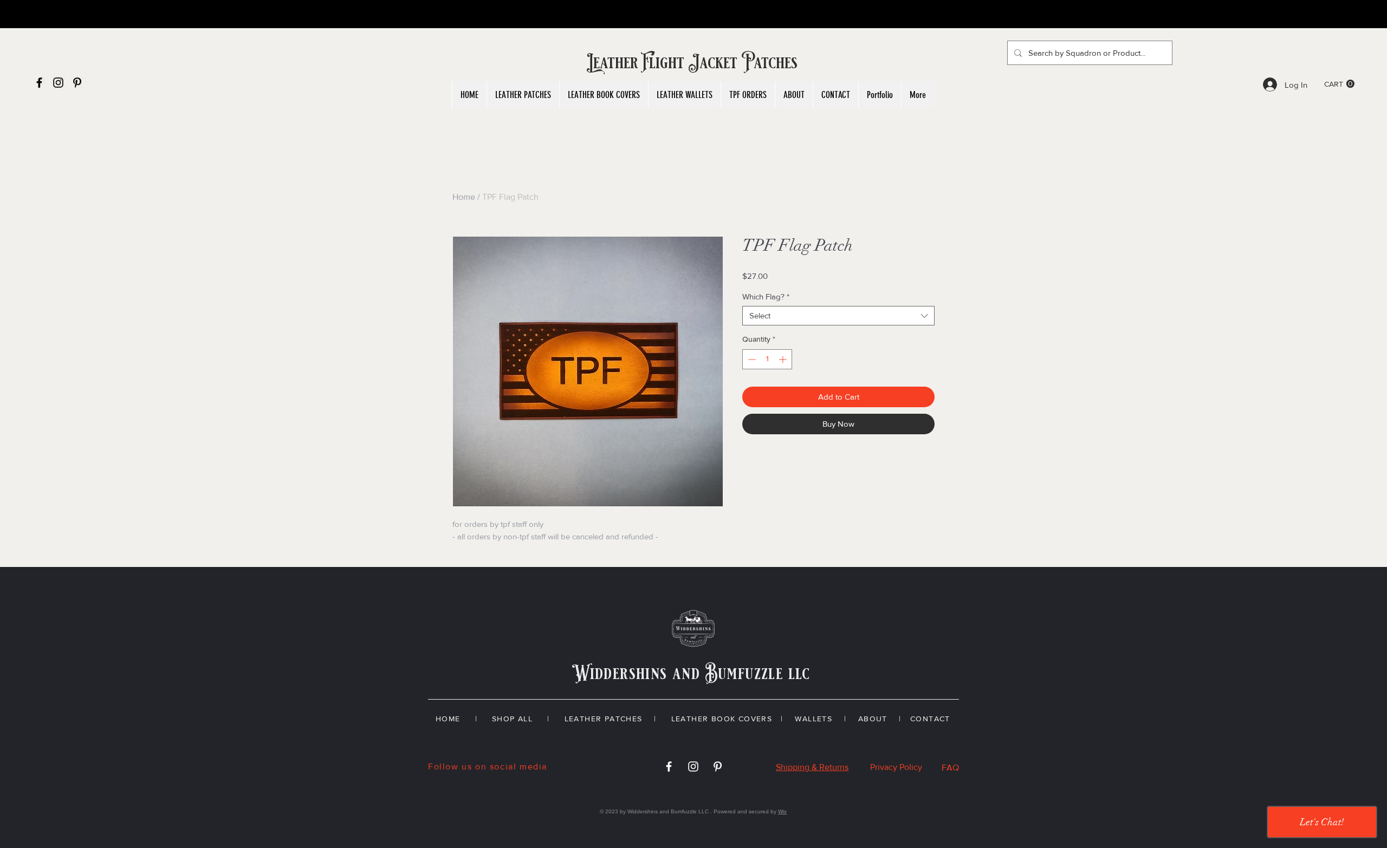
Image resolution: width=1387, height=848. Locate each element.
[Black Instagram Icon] (58, 82)
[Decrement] (750, 359)
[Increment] (783, 359)
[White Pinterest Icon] (717, 766)
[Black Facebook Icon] (39, 82)
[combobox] (838, 315)
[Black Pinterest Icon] (77, 82)
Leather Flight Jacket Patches (693, 63)
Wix (782, 811)
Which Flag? (765, 296)
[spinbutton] (767, 359)
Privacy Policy (896, 767)
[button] (1339, 84)
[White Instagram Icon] (693, 766)
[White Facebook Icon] (669, 766)
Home (463, 196)
